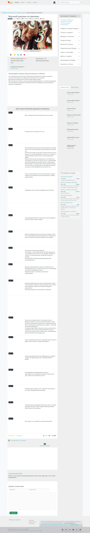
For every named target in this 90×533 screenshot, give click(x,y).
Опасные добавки (65, 23)
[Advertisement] (32, 95)
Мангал (14, 18)
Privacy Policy (29, 530)
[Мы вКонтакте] (66, 529)
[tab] (10, 54)
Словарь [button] (28, 2)
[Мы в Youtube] (73, 529)
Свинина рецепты (15, 440)
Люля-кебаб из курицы (66, 176)
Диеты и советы (66, 56)
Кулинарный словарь (68, 60)
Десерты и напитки (67, 36)
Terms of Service (37, 530)
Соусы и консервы (66, 52)
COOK (45, 435)
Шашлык (23, 440)
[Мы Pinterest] (62, 529)
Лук (16, 68)
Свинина (13, 68)
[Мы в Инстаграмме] (69, 529)
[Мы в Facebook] (80, 529)
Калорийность (65, 24)
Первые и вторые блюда (69, 28)
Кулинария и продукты (68, 16)
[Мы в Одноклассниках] (76, 529)
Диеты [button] (23, 2)
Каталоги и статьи (66, 64)
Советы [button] (35, 2)
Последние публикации (67, 20)
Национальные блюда (68, 48)
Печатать (19, 435)
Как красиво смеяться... (67, 195)
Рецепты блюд (65, 40)
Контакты (31, 523)
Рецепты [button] (17, 2)
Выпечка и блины (66, 44)
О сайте (31, 520)
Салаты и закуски (66, 32)
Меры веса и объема (66, 21)
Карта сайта (32, 522)
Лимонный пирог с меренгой (68, 211)
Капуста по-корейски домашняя (69, 182)
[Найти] (81, 2)
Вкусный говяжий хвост (67, 202)
